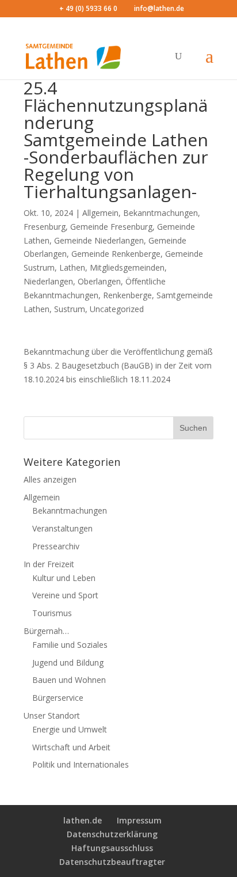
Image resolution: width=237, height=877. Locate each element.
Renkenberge (127, 295)
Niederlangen (48, 281)
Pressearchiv (55, 546)
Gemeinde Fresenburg (111, 226)
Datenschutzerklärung (112, 834)
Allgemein (100, 212)
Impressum (139, 820)
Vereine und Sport (65, 595)
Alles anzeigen (50, 479)
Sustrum (69, 308)
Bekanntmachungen (160, 212)
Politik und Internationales (80, 764)
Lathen (72, 267)
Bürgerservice (57, 697)
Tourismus (52, 613)
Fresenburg (45, 226)
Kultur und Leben (63, 577)
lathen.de (82, 820)
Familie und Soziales (70, 644)
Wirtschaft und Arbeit (71, 747)
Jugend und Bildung (68, 662)
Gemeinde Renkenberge (115, 253)
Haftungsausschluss (112, 847)
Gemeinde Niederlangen (99, 240)
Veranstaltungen (62, 528)
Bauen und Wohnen (69, 679)
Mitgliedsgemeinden (127, 267)
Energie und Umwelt (69, 729)
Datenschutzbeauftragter (112, 861)
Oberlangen (99, 281)
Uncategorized (117, 308)
